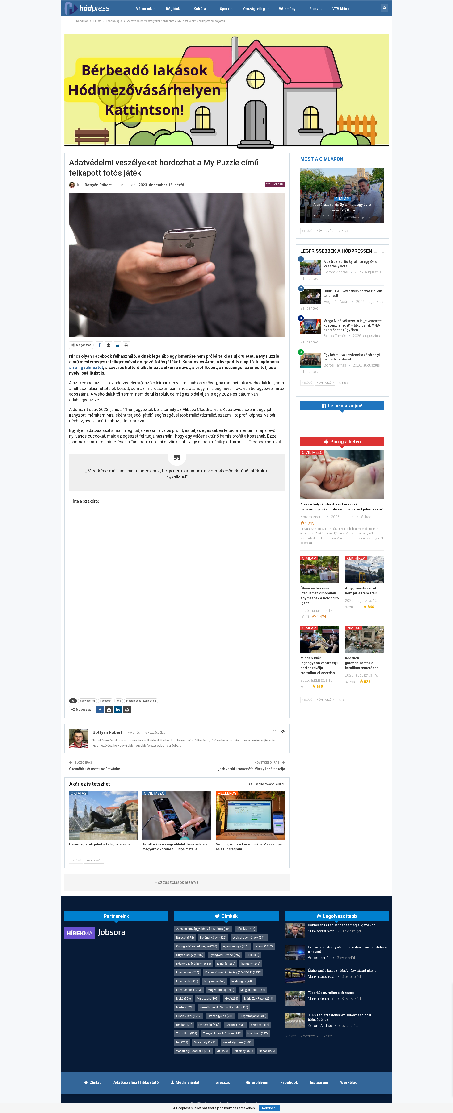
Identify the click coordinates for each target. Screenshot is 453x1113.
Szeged (235, 1024)
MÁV (231, 998)
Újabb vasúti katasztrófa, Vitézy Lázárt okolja (250, 769)
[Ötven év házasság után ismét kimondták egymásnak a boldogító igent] (320, 569)
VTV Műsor (341, 9)
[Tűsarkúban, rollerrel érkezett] (295, 998)
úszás (267, 1051)
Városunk (144, 9)
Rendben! (269, 1108)
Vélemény (287, 9)
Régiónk (173, 9)
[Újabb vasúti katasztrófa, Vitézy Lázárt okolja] (295, 976)
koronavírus (187, 972)
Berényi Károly (213, 937)
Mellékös (226, 793)
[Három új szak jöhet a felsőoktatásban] (103, 815)
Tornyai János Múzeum (222, 1033)
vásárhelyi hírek (237, 1042)
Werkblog (348, 1082)
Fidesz (264, 946)
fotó (119, 700)
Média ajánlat (187, 1082)
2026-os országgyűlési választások (203, 929)
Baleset (185, 937)
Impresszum (222, 1082)
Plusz (314, 9)
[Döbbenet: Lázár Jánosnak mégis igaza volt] (295, 930)
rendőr (184, 1024)
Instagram (319, 1082)
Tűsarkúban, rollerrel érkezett (331, 993)
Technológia (275, 184)
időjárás (226, 963)
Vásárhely (205, 1042)
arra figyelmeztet (86, 367)
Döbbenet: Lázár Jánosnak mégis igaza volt (341, 925)
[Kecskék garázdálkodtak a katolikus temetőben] (364, 639)
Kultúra (200, 9)
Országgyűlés (221, 1016)
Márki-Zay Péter (259, 998)
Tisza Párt (186, 1033)
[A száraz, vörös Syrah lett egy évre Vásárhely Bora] (342, 195)
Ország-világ (254, 9)
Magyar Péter (252, 990)
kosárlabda (187, 981)
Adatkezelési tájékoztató (136, 1082)
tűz (182, 1042)
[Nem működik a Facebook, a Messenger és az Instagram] (250, 815)
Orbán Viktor (188, 1016)
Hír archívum (257, 1082)
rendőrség (208, 1024)
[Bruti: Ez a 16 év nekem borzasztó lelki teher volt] (310, 296)
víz (222, 1051)
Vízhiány (243, 1051)
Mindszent (207, 998)
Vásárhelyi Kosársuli (193, 1051)
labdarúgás (242, 981)
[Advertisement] (43, 70)
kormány (250, 963)
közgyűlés (214, 981)
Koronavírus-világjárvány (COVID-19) (233, 972)
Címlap (342, 199)
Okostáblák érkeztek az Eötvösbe (94, 769)
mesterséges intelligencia (141, 700)
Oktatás (78, 793)
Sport (224, 9)
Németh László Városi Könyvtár (224, 1007)
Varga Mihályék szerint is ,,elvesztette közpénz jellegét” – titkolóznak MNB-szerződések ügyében (353, 325)
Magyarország (221, 990)
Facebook (105, 700)
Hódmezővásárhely (193, 963)
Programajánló (253, 1016)
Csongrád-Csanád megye (196, 946)
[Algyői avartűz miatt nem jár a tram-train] (364, 569)
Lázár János (189, 990)
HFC (253, 955)
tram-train (257, 1033)
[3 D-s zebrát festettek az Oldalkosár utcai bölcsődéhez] (295, 1020)
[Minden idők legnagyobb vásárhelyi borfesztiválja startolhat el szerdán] (320, 639)
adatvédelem (87, 700)
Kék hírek (356, 558)
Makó (183, 998)
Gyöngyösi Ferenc (225, 955)
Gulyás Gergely (189, 955)
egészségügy (236, 946)
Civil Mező (154, 793)
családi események (249, 937)
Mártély (184, 1007)
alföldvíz (246, 929)
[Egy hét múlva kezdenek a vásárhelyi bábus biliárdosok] (310, 360)
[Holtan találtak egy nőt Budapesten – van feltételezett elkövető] (295, 952)
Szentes (260, 1024)
